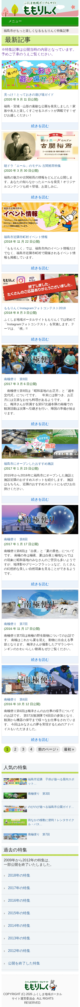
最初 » (69, 749)
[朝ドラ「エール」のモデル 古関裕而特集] (40, 147)
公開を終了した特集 (24, 963)
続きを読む (40, 126)
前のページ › (48, 749)
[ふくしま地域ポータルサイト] (40, 8)
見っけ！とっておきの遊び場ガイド (29, 94)
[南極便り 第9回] (40, 360)
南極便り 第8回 (16, 539)
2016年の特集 (19, 900)
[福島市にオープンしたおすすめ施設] (40, 444)
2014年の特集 (19, 925)
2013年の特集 (19, 938)
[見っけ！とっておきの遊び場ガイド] (40, 75)
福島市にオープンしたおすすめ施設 (29, 463)
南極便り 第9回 (16, 379)
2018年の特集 (19, 875)
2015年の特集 (19, 913)
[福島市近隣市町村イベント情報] (40, 217)
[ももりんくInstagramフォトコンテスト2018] (40, 289)
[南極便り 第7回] (40, 605)
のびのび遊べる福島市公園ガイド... (51, 806)
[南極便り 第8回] (40, 520)
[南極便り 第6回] (40, 680)
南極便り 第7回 (16, 624)
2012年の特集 (19, 951)
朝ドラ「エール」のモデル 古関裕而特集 (32, 165)
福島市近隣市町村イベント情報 (26, 237)
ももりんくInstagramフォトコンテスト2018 (35, 308)
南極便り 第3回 (39, 793)
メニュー (15, 21)
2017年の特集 (19, 888)
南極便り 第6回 (16, 699)
